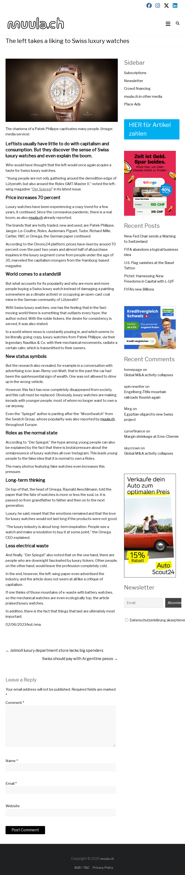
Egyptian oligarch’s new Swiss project (148, 417)
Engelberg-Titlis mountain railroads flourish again (145, 395)
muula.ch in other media (143, 96)
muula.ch (36, 217)
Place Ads (132, 104)
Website (13, 806)
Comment (15, 703)
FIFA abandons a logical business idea (151, 252)
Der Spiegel (42, 189)
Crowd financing (137, 88)
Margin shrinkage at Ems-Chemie (151, 436)
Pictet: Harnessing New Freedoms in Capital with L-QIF (149, 279)
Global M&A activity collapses (148, 375)
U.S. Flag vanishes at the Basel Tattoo (149, 266)
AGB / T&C (82, 867)
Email (11, 783)
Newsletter (133, 81)
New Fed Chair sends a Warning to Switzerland (150, 239)
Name (12, 761)
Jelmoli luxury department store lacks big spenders (54, 650)
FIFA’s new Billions (139, 289)
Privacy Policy (103, 867)
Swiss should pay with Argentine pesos (80, 658)
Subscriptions (135, 73)
